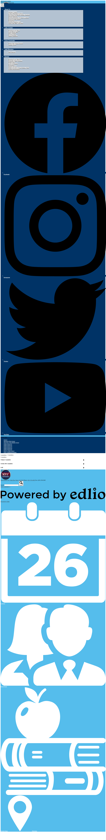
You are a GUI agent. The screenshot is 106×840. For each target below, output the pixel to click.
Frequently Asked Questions (15, 61)
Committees (3, 455)
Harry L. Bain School (9, 451)
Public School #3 (8, 446)
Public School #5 (8, 449)
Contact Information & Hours (15, 13)
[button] (7, 9)
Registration (11, 20)
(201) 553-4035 (31, 480)
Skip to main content (6, 1)
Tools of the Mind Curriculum (15, 23)
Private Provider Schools (14, 19)
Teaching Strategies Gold (14, 22)
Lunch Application (13, 63)
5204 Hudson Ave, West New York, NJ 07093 (12, 480)
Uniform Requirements (14, 69)
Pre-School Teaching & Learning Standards (19, 15)
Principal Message (12, 16)
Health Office (11, 62)
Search (2, 485)
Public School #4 (8, 448)
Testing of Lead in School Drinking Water (18, 68)
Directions (34, 831)
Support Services (12, 66)
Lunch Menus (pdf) (13, 32)
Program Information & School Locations (18, 17)
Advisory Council (12, 12)
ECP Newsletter (12, 34)
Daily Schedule (12, 33)
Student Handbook (13, 36)
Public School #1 (8, 444)
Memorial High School (9, 441)
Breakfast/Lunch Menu (14, 30)
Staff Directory (12, 52)
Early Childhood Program (10, 452)
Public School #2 (8, 445)
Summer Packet (12, 45)
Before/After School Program (15, 43)
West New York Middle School (11, 442)
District (5, 440)
